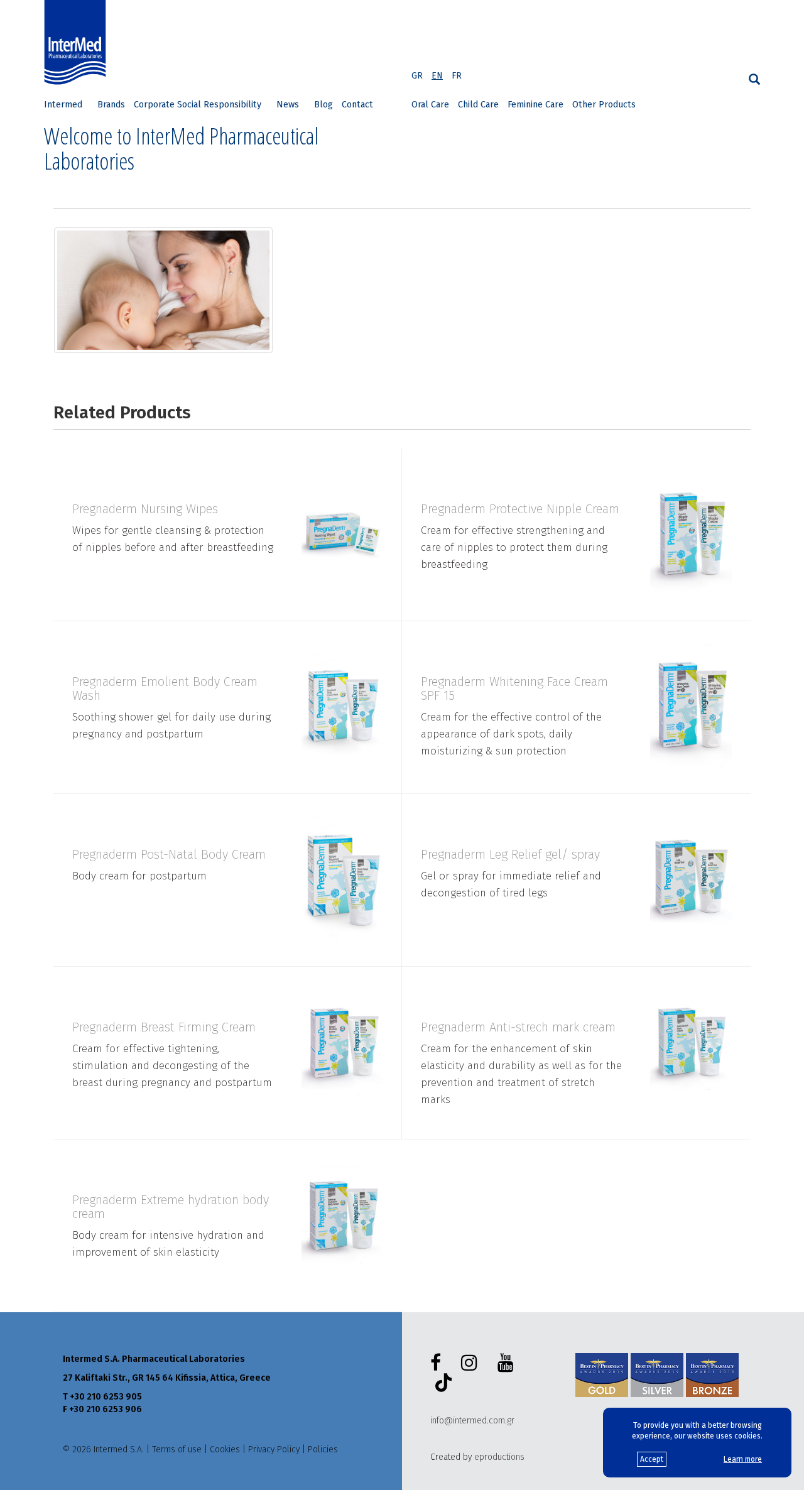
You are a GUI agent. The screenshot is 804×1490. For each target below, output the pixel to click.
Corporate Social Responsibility (197, 104)
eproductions (499, 1457)
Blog (323, 104)
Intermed (63, 104)
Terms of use (177, 1449)
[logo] (78, 42)
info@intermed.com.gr (472, 1420)
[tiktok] (441, 1384)
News (287, 104)
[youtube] (508, 1363)
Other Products (604, 104)
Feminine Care (535, 104)
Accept (651, 1459)
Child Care (478, 104)
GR (417, 75)
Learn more (743, 1459)
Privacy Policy (274, 1449)
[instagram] (471, 1363)
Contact (357, 104)
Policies (323, 1449)
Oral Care (430, 104)
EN (437, 75)
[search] (754, 79)
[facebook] (438, 1363)
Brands (111, 104)
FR (457, 75)
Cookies (225, 1449)
